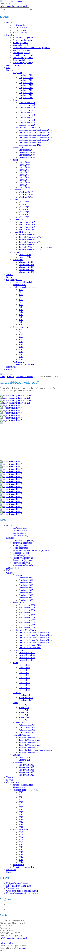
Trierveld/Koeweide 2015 (30, 240)
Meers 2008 (24, 202)
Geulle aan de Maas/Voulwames (26, 127)
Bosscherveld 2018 (27, 120)
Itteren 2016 (24, 182)
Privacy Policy (6, 943)
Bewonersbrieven (20, 327)
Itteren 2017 (24, 185)
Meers (15, 200)
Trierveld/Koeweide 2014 (30, 237)
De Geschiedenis (20, 28)
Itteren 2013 (24, 175)
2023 (21, 297)
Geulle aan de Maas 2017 (30, 142)
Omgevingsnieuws (14, 279)
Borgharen (17, 72)
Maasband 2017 (26, 192)
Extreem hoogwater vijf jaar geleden (22, 893)
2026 (21, 289)
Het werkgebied (19, 30)
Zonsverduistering (14, 888)
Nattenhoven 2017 (27, 222)
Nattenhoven (18, 220)
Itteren (15, 160)
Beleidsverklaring (20, 32)
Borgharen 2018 (26, 92)
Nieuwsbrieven (19, 284)
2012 (21, 324)
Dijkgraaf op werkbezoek (17, 883)
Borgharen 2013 (26, 82)
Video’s (9, 274)
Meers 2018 (24, 212)
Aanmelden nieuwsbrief (23, 282)
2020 (21, 304)
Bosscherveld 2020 (27, 125)
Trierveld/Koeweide (21, 232)
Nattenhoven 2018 (27, 225)
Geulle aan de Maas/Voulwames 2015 (35, 137)
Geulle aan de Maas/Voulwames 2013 (35, 132)
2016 (21, 314)
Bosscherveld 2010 (27, 107)
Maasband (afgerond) (22, 50)
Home (9, 23)
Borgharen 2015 (26, 87)
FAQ (8, 67)
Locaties (10, 35)
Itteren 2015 (24, 180)
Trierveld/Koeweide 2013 (30, 235)
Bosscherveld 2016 (27, 115)
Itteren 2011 (24, 170)
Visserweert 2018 (26, 267)
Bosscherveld (18, 100)
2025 (21, 292)
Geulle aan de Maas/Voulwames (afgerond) (31, 47)
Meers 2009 (24, 205)
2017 (21, 312)
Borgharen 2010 (26, 75)
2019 (21, 307)
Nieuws (9, 277)
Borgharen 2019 (26, 95)
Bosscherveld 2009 (27, 105)
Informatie (11, 367)
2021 (21, 302)
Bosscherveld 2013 (27, 112)
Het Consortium (20, 25)
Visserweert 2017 (26, 264)
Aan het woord (12, 65)
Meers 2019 (24, 215)
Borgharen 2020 (26, 97)
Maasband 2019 (26, 195)
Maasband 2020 (26, 197)
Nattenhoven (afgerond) (23, 55)
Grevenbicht (18, 147)
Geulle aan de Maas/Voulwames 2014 (35, 135)
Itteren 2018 (24, 187)
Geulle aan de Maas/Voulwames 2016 (35, 140)
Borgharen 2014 (26, 85)
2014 (21, 319)
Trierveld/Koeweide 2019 (30, 249)
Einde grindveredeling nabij (18, 886)
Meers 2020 (24, 217)
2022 (21, 299)
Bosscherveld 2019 (27, 122)
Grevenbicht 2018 (27, 152)
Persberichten (18, 362)
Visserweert (18, 259)
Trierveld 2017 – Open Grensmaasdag (35, 247)
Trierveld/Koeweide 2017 (30, 244)
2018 (21, 309)
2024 (21, 294)
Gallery (9, 70)
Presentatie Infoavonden (23, 364)
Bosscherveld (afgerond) (23, 37)
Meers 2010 (24, 207)
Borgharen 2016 (26, 90)
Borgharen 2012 (26, 80)
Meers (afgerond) (20, 45)
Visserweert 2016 (26, 262)
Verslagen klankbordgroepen (25, 287)
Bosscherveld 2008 (27, 102)
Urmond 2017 (25, 257)
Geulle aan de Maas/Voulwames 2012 (35, 130)
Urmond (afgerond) (21, 52)
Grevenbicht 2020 (27, 157)
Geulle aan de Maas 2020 (30, 145)
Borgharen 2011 (26, 77)
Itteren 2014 (24, 177)
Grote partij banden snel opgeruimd (22, 891)
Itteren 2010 (24, 167)
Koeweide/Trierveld (21, 60)
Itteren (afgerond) (20, 42)
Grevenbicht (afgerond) (23, 57)
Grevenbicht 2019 (27, 155)
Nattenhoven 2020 (27, 230)
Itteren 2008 (24, 162)
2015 (21, 317)
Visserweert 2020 (26, 272)
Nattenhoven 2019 (27, 227)
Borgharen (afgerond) (22, 40)
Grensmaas (21, 948)
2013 (21, 322)
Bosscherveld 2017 (27, 117)
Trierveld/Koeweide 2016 (30, 242)
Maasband (17, 190)
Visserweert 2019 (26, 269)
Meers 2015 (24, 210)
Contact (9, 369)
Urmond (16, 252)
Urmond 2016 (25, 254)
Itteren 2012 (24, 172)
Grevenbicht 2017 (27, 150)
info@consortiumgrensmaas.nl (13, 6)
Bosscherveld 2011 (27, 110)
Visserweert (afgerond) (23, 62)
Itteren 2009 (24, 165)
